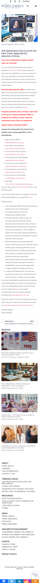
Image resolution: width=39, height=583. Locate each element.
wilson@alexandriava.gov (14, 142)
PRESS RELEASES (9, 519)
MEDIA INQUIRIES (9, 524)
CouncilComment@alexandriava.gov (19, 184)
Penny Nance (8, 516)
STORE (5, 508)
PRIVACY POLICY (9, 554)
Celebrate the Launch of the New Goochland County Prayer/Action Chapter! (18, 447)
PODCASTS (6, 521)
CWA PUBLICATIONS (11, 505)
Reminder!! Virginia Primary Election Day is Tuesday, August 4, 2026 (17, 354)
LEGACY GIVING (8, 549)
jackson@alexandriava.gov (15, 148)
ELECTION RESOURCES (12, 498)
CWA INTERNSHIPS (10, 471)
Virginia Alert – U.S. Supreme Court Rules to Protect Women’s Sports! (17, 416)
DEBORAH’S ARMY (10, 547)
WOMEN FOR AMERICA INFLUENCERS (18, 535)
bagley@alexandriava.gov (15, 160)
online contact (22, 187)
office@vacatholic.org (20, 295)
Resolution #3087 (15, 70)
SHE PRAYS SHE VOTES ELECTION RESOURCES (16, 483)
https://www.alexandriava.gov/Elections (18, 305)
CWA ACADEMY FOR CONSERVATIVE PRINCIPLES (18, 502)
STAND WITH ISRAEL (11, 486)
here (6, 107)
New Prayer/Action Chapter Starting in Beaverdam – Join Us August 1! (15, 385)
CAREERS (6, 468)
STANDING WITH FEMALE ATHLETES (18, 489)
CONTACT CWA (8, 474)
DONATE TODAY (9, 544)
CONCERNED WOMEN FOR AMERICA (17, 532)
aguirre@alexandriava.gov (15, 154)
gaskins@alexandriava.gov (15, 172)
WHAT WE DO (8, 466)
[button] (35, 5)
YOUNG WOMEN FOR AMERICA (15, 537)
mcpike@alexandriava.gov (15, 178)
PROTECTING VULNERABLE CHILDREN (18, 491)
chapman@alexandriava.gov (16, 166)
